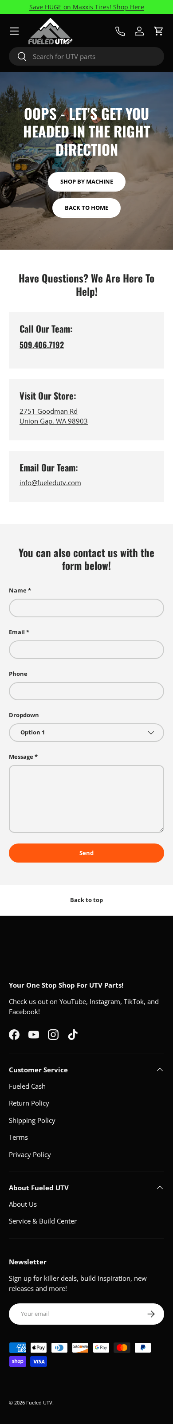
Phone (18, 674)
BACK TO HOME (86, 208)
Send (86, 853)
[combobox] (86, 56)
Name (18, 590)
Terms (18, 1137)
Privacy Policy (30, 1154)
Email (17, 632)
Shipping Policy (32, 1120)
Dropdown (24, 715)
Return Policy (29, 1102)
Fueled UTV (39, 1402)
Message (21, 757)
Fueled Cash (27, 1086)
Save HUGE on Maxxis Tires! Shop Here (86, 7)
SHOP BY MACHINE (86, 181)
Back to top (86, 900)
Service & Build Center (43, 1220)
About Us (23, 1204)
